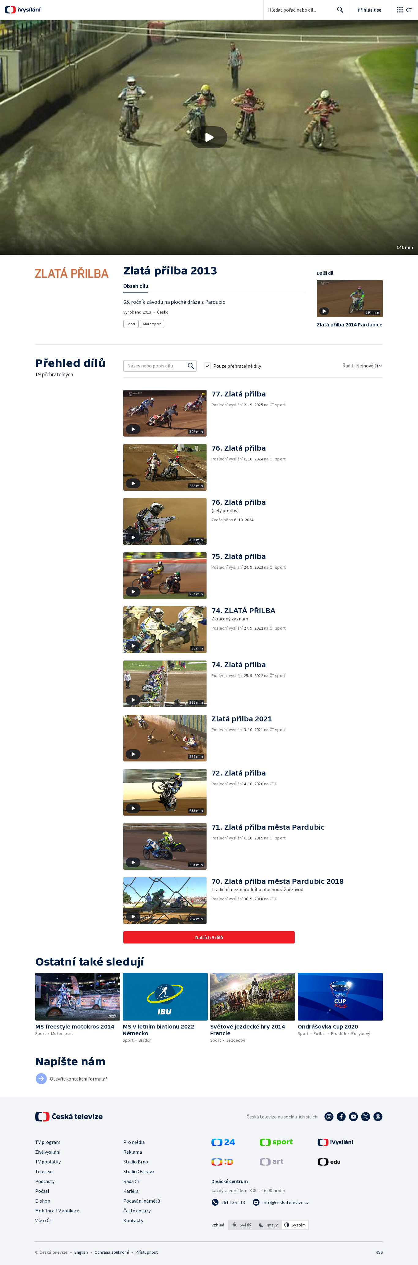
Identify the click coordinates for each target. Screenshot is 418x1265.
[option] (242, 1225)
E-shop (42, 1201)
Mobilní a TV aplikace (57, 1210)
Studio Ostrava (138, 1171)
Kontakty (133, 1220)
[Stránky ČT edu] (329, 1164)
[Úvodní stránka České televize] (69, 1117)
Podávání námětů (141, 1201)
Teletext (44, 1171)
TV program (47, 1142)
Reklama (132, 1152)
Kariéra (131, 1191)
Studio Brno (135, 1162)
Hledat (340, 9)
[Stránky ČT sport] (276, 1144)
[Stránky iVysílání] (335, 1144)
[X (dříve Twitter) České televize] (366, 1117)
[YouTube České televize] (353, 1117)
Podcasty (44, 1181)
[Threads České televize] (378, 1117)
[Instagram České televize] (329, 1117)
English (81, 1252)
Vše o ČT (44, 1220)
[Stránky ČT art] (271, 1164)
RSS (379, 1252)
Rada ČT (131, 1181)
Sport (131, 324)
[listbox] (268, 1225)
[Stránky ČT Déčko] (222, 1164)
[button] (209, 137)
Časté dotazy (137, 1210)
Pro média (134, 1142)
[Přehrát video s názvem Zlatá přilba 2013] (209, 137)
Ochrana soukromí (112, 1252)
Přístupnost (147, 1252)
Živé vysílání (47, 1152)
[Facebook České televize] (341, 1117)
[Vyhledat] (191, 365)
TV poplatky (48, 1162)
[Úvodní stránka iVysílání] (28, 9)
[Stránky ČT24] (223, 1144)
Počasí (42, 1191)
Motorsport (152, 324)
